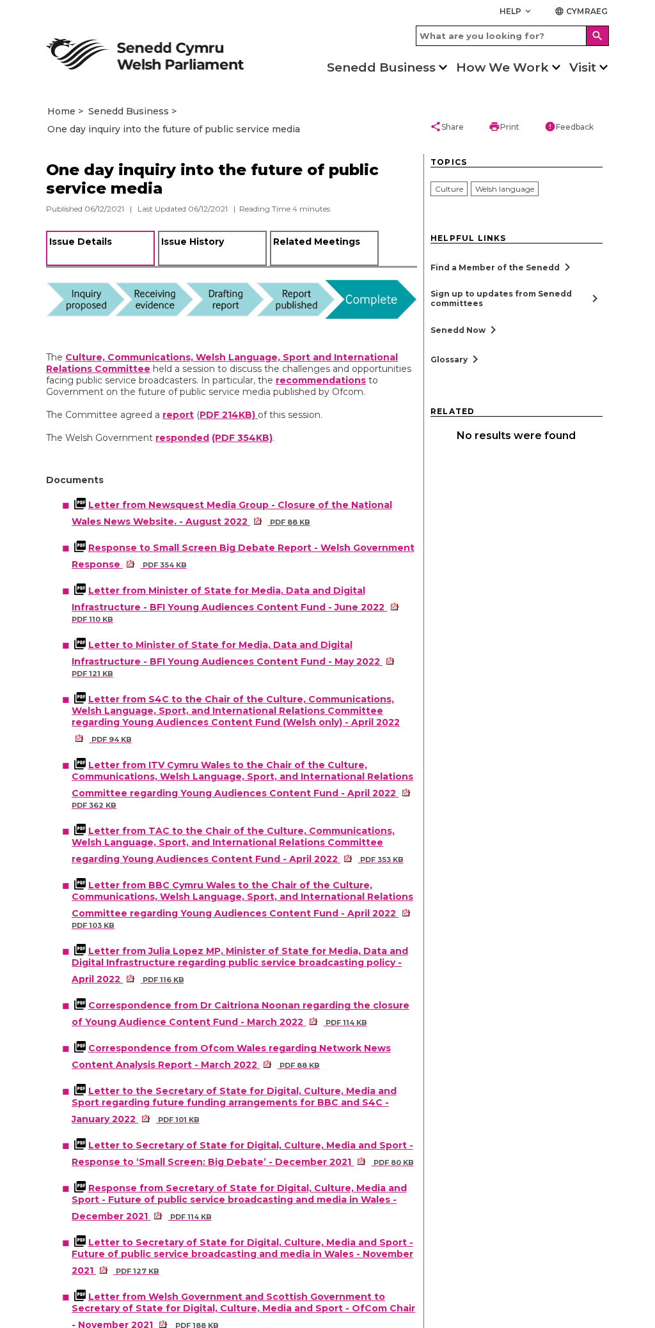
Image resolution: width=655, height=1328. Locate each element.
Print (504, 126)
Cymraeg (581, 11)
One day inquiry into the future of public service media (173, 129)
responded (182, 438)
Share (447, 126)
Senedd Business (381, 67)
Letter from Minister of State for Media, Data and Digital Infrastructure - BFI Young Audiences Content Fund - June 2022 (229, 604)
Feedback (569, 126)
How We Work (502, 67)
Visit (582, 67)
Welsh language (504, 189)
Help (516, 11)
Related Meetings (316, 241)
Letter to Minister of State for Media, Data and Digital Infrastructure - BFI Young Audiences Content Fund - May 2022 (227, 658)
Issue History (192, 241)
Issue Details (80, 241)
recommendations (321, 380)
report (178, 415)
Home (61, 111)
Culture (449, 189)
